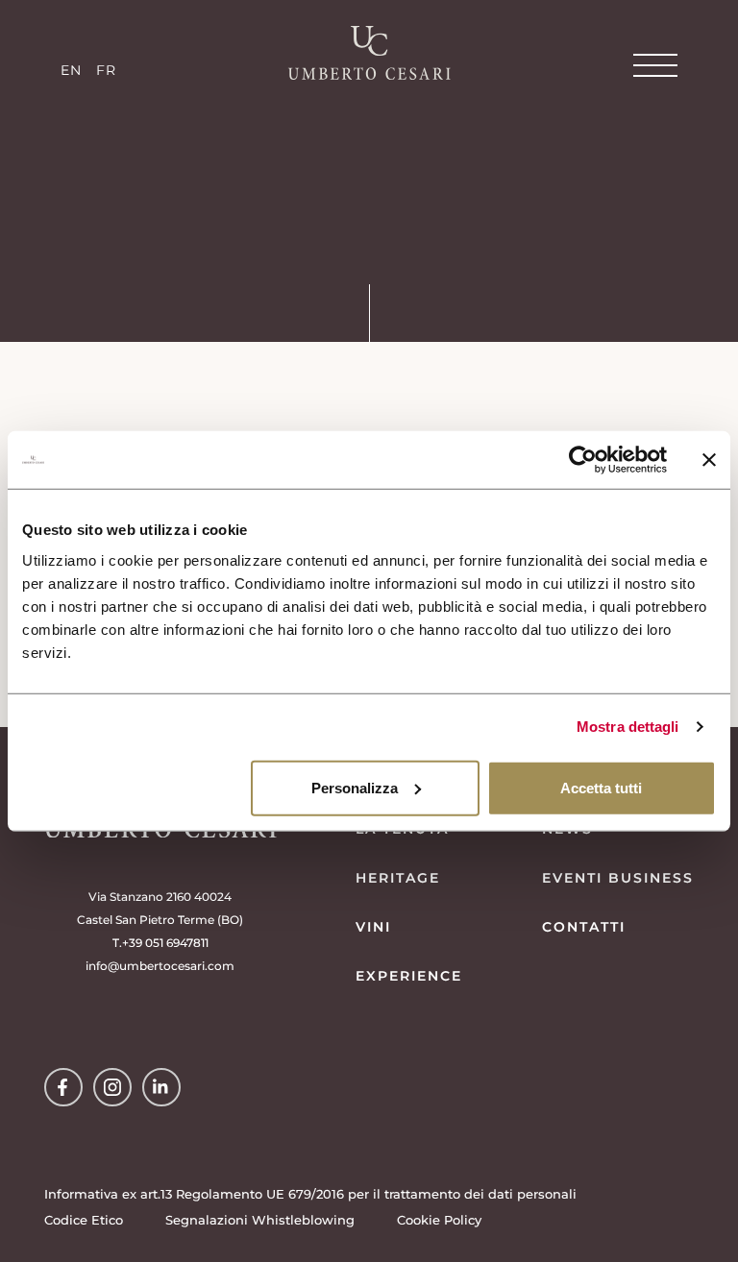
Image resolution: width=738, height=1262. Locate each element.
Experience (409, 975)
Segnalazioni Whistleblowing (260, 1219)
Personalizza (354, 787)
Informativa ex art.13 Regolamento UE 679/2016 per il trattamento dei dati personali (310, 1193)
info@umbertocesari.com (160, 966)
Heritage (398, 877)
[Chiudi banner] (709, 460)
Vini (373, 926)
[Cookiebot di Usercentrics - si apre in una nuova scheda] (583, 460)
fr (106, 70)
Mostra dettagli (628, 726)
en (71, 70)
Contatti (584, 926)
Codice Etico (83, 1219)
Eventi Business (618, 877)
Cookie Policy (439, 1219)
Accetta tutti (601, 787)
